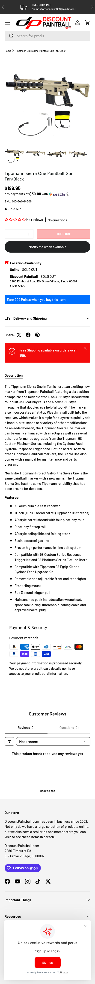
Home (8, 50)
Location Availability (26, 263)
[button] (88, 23)
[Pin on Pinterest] (37, 334)
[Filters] (9, 741)
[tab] (14, 375)
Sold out (64, 234)
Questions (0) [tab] (68, 728)
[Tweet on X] (19, 334)
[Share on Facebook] (28, 334)
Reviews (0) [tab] (26, 728)
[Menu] (7, 23)
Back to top (47, 791)
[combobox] (47, 36)
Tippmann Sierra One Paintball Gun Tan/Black (40, 50)
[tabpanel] (47, 498)
